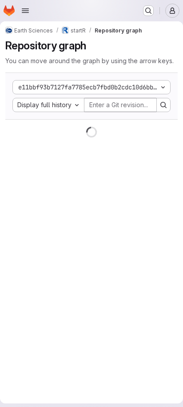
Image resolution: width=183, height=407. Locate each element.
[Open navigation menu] (25, 11)
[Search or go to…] (148, 10)
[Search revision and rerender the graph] (163, 105)
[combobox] (48, 105)
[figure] (91, 263)
